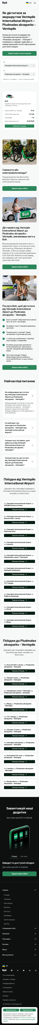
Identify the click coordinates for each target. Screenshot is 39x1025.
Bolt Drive (7, 907)
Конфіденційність (9, 983)
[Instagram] (23, 970)
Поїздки (6, 895)
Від (4, 62)
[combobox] (19, 66)
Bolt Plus (7, 924)
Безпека (5, 996)
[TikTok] (35, 970)
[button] (32, 395)
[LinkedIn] (29, 970)
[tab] (14, 856)
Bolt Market (8, 915)
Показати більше (18, 509)
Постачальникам (8, 975)
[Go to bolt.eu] (4, 3)
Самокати (7, 899)
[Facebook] (11, 970)
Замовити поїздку (19, 126)
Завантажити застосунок (19, 53)
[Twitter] (17, 970)
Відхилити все (28, 1010)
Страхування (7, 987)
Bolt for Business (9, 920)
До (4, 70)
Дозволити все (11, 1010)
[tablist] (19, 856)
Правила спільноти (9, 1000)
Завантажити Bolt (20, 188)
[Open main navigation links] (35, 3)
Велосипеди (8, 903)
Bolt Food (7, 911)
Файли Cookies (8, 992)
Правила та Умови (9, 979)
